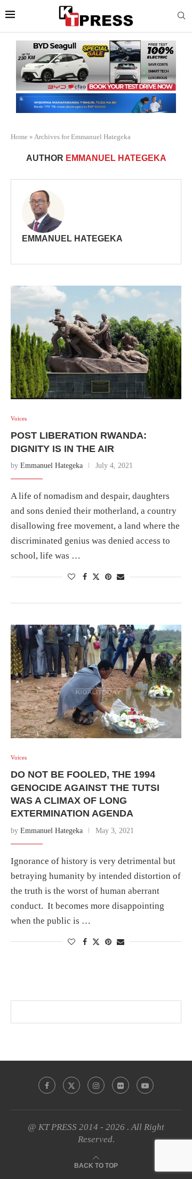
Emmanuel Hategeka (72, 238)
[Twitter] (71, 1085)
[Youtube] (145, 1085)
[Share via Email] (120, 577)
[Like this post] (71, 577)
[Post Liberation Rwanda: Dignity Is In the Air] (96, 342)
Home (19, 137)
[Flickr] (120, 1085)
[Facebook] (46, 1085)
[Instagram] (96, 1085)
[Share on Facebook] (85, 577)
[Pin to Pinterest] (108, 577)
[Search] (181, 16)
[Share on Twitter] (96, 577)
